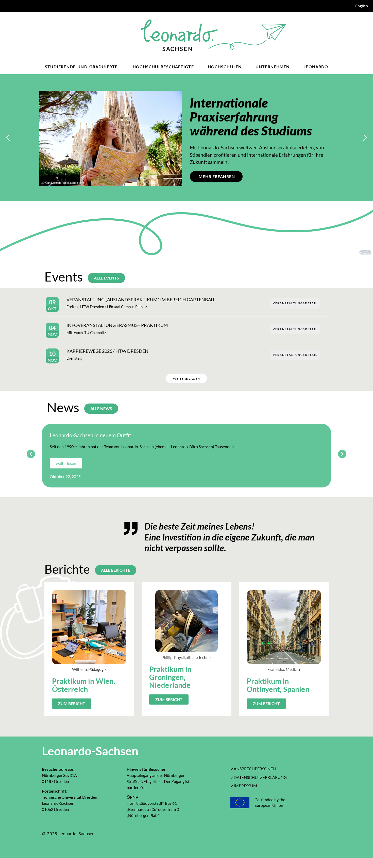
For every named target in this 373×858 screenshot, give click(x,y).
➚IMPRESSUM (243, 785)
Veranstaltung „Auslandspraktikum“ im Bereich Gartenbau (140, 299)
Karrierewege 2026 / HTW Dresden (107, 351)
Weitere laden (186, 378)
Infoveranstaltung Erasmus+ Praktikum (117, 325)
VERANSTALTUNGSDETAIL (295, 303)
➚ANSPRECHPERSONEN (253, 768)
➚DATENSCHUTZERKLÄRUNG (258, 777)
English (361, 5)
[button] (8, 138)
